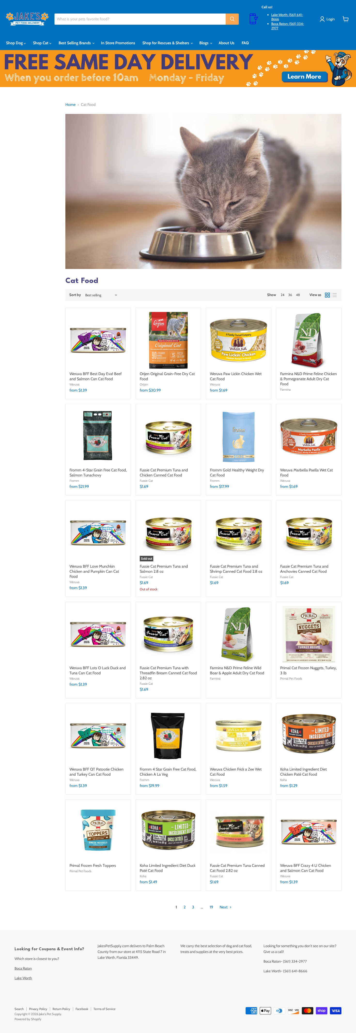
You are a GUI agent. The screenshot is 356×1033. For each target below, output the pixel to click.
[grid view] (327, 295)
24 (282, 295)
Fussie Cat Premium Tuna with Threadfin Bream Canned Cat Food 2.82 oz (168, 673)
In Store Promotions (118, 43)
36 (290, 295)
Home (70, 105)
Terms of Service (104, 1009)
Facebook (82, 1009)
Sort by (75, 295)
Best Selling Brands (75, 43)
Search (19, 1009)
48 (298, 295)
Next (224, 907)
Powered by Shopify (28, 1019)
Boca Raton (23, 968)
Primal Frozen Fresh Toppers (93, 865)
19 (211, 907)
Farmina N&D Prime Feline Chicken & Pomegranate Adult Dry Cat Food (308, 379)
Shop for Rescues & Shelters (166, 43)
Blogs (204, 43)
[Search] (232, 19)
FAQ (245, 43)
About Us (226, 43)
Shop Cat (41, 43)
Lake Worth (23, 978)
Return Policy (61, 1009)
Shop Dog (15, 43)
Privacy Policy (38, 1009)
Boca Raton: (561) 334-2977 (287, 26)
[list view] (334, 295)
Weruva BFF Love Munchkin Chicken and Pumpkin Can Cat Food (94, 571)
